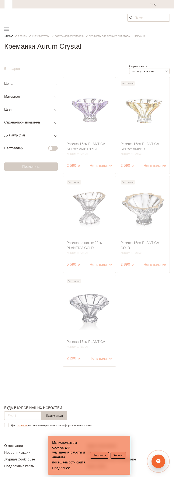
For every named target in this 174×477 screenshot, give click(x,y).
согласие (22, 425)
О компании (13, 446)
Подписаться (54, 415)
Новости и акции (17, 452)
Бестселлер (13, 148)
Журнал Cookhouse (19, 459)
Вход (153, 4)
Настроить (99, 455)
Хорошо (118, 455)
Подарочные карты (19, 466)
